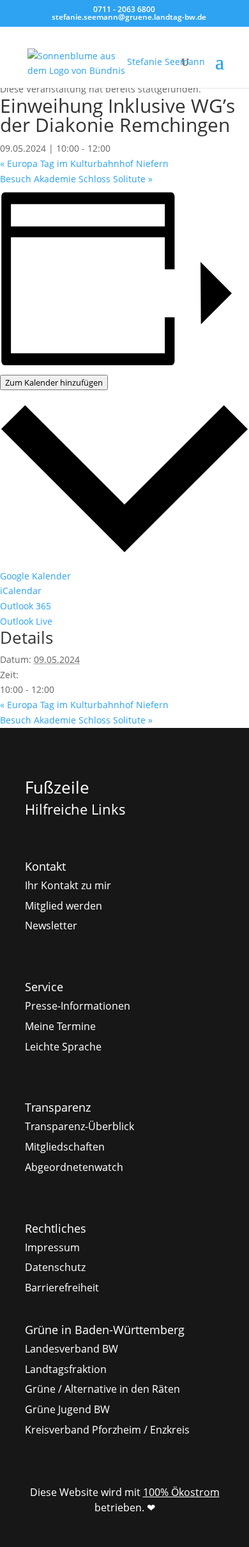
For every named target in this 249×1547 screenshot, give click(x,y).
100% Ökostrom (181, 1492)
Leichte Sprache (63, 1047)
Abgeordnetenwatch (74, 1167)
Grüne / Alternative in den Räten (102, 1389)
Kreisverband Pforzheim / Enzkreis (107, 1430)
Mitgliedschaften (65, 1147)
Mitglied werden (63, 906)
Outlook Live (26, 621)
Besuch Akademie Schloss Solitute (76, 179)
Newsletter (51, 926)
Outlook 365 (25, 606)
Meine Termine (60, 1026)
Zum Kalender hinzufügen (54, 382)
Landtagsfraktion (66, 1369)
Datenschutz (55, 1267)
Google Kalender (35, 576)
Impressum (52, 1247)
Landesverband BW (71, 1349)
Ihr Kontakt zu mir (68, 885)
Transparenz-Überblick (79, 1126)
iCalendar (21, 591)
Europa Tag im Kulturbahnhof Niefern (84, 163)
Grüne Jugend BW (67, 1409)
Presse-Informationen (77, 1006)
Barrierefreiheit (62, 1288)
